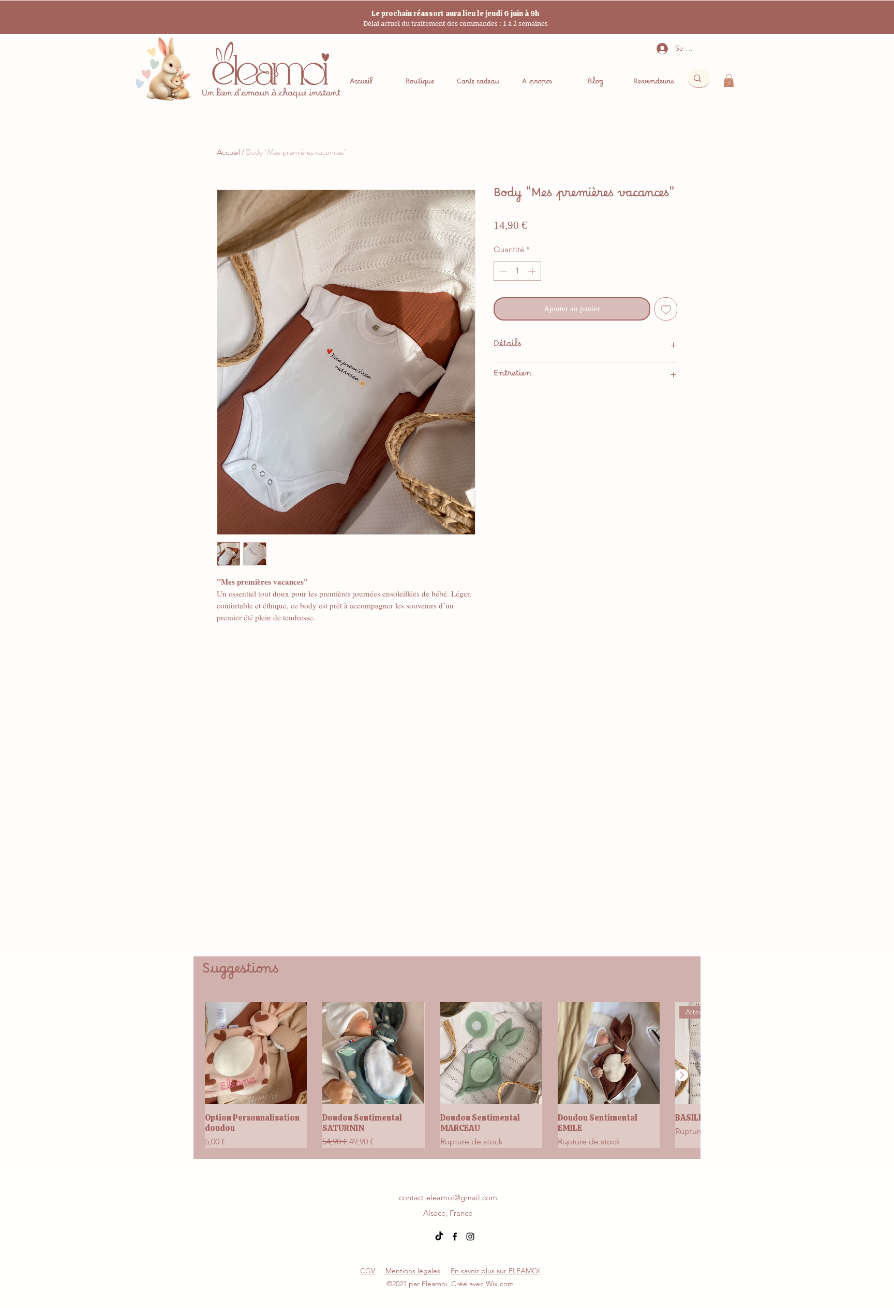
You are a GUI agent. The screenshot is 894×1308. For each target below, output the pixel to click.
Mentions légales (411, 1270)
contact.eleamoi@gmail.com (448, 1197)
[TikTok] (439, 1236)
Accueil (228, 152)
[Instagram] (470, 1236)
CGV (367, 1270)
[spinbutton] (517, 271)
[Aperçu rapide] (256, 1053)
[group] (447, 1074)
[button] (728, 80)
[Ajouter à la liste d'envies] (666, 309)
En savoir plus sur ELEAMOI (495, 1270)
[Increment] (533, 271)
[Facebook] (455, 1236)
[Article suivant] (682, 1075)
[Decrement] (502, 271)
